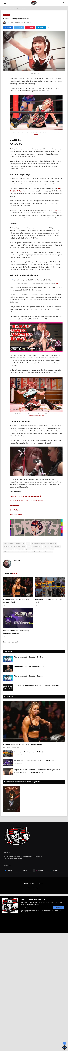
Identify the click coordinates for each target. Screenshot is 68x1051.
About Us (41, 883)
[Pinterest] (5, 97)
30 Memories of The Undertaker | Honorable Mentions (16, 631)
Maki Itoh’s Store (15, 514)
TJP (27, 549)
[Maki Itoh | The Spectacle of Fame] (34, 51)
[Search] (63, 3)
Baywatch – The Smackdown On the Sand (49, 600)
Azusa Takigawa (8, 543)
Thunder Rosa (19, 549)
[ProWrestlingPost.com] (34, 3)
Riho (5, 549)
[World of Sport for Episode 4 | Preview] (8, 678)
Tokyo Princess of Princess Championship (16, 552)
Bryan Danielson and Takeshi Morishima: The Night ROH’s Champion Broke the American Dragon (37, 771)
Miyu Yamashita (56, 546)
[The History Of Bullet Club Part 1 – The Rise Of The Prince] (8, 687)
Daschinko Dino (19, 543)
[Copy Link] (5, 106)
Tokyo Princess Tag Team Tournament (41, 552)
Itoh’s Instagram (15, 510)
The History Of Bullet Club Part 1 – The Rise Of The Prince (36, 685)
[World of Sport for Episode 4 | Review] (8, 659)
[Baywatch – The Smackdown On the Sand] (50, 587)
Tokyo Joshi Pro (34, 549)
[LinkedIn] (5, 92)
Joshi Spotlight (37, 546)
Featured (6, 15)
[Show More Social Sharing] (48, 27)
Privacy (32, 883)
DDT (56, 210)
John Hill (10, 22)
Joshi (29, 546)
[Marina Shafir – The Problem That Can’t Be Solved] (18, 587)
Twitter (36, 134)
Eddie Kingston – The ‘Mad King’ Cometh (30, 666)
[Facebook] (5, 83)
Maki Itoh (46, 546)
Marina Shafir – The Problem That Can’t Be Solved (16, 600)
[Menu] (5, 3)
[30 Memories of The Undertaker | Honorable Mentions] (18, 618)
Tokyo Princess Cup (47, 549)
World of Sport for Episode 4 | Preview (29, 676)
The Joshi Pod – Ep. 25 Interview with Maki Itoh (26, 501)
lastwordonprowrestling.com (36, 416)
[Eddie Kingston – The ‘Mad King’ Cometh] (8, 668)
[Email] (5, 101)
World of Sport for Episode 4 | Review (28, 657)
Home (5, 8)
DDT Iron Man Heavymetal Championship (43, 543)
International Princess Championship (15, 546)
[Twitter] (5, 88)
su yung (11, 549)
